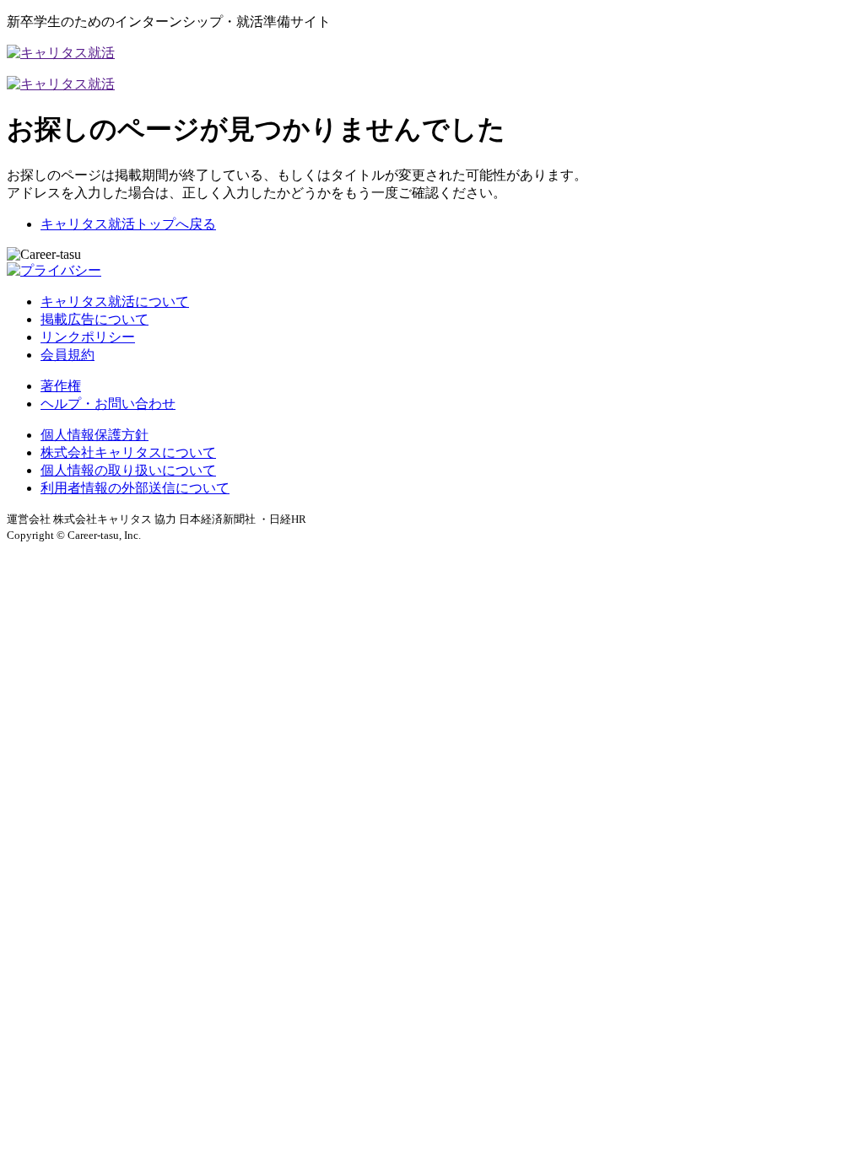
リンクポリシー (87, 337)
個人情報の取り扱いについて (128, 470)
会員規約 (67, 354)
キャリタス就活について (114, 301)
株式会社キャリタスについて (128, 452)
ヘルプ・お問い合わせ (108, 403)
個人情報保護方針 (94, 435)
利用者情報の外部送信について (135, 488)
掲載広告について (94, 319)
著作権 (60, 386)
